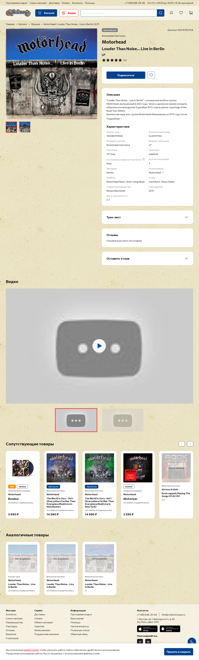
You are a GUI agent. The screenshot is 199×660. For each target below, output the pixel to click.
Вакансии (11, 634)
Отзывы (10, 630)
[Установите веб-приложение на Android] (170, 629)
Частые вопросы (80, 626)
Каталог (49, 13)
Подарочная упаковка (46, 634)
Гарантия (39, 626)
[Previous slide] (10, 73)
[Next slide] (92, 73)
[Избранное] (181, 12)
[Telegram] (140, 642)
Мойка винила (42, 630)
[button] (76, 420)
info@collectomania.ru (173, 614)
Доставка (54, 2)
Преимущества (14, 622)
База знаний (77, 618)
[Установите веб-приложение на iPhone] (147, 629)
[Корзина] (191, 12)
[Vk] (148, 642)
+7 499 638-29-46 (135, 2)
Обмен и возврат (43, 622)
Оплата (66, 2)
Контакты (77, 2)
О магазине (12, 638)
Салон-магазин (38, 2)
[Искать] (160, 13)
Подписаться (125, 75)
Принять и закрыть (179, 651)
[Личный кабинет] (171, 12)
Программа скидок (16, 2)
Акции (72, 13)
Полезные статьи (80, 630)
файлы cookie (31, 650)
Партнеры (11, 626)
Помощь (90, 2)
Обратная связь (79, 634)
